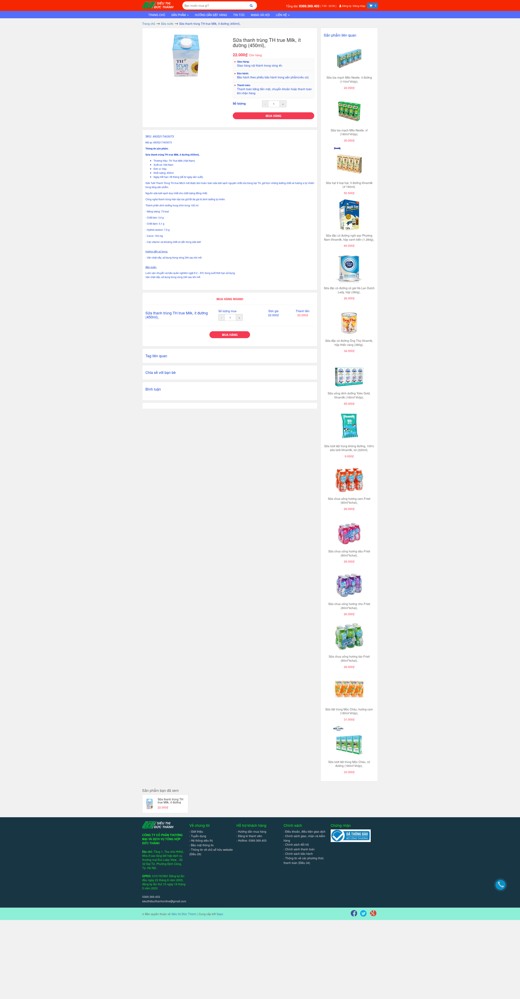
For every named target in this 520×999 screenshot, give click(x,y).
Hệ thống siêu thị (202, 840)
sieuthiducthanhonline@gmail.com (164, 901)
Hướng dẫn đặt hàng (211, 15)
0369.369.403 (309, 5)
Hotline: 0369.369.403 (252, 840)
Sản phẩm (179, 15)
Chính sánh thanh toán (300, 849)
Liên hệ (282, 15)
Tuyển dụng (198, 836)
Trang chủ (156, 15)
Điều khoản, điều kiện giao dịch (305, 831)
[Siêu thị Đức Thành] (158, 5)
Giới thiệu (197, 831)
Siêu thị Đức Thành (183, 914)
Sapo (220, 914)
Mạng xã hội (260, 15)
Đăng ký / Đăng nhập (353, 6)
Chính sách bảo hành (299, 854)
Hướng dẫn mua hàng (252, 831)
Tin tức (239, 15)
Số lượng (239, 103)
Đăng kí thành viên (250, 836)
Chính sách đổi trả (297, 844)
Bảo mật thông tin (202, 845)
